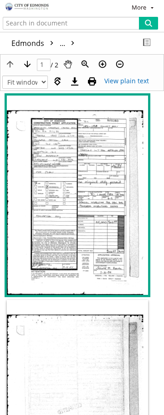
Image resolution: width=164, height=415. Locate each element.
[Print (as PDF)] (92, 81)
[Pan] (68, 64)
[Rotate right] (57, 81)
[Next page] (27, 64)
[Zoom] (85, 64)
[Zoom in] (102, 64)
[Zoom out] (120, 64)
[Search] (148, 23)
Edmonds (39, 43)
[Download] (74, 81)
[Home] (39, 7)
